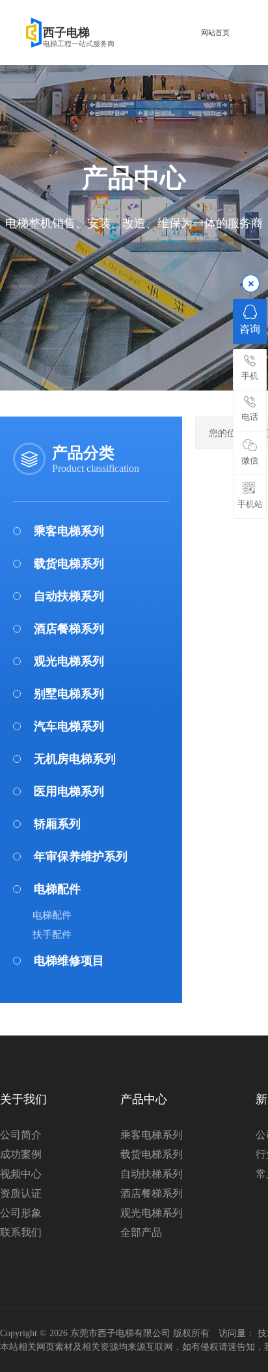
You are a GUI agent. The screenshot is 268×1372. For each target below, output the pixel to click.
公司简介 (21, 1134)
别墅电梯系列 (69, 693)
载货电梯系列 (69, 563)
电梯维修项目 (69, 960)
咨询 (249, 329)
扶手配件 (52, 934)
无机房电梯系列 (75, 758)
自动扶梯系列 (69, 596)
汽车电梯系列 (69, 726)
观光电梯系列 (69, 661)
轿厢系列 (57, 823)
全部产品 (141, 1232)
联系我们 (21, 1232)
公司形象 (21, 1212)
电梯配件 (57, 889)
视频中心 (21, 1173)
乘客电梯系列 (69, 531)
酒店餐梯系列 (69, 628)
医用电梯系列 (69, 791)
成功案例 (21, 1154)
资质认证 (21, 1193)
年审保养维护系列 (80, 856)
